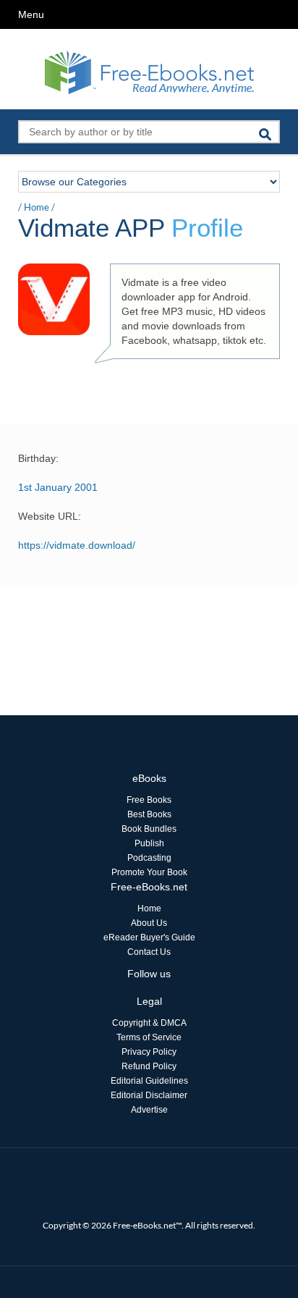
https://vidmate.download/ (76, 545)
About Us (149, 923)
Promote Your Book (149, 872)
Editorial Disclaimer (149, 1095)
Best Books (149, 814)
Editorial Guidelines (149, 1081)
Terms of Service (149, 1037)
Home (36, 207)
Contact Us (149, 952)
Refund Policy (149, 1066)
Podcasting (149, 858)
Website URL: (49, 516)
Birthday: (38, 458)
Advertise (149, 1110)
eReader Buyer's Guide (149, 937)
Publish (149, 843)
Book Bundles (149, 829)
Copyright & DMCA (149, 1023)
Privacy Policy (149, 1052)
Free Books (149, 800)
